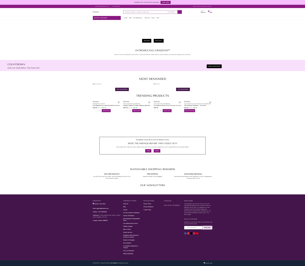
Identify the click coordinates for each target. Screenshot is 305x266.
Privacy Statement (148, 206)
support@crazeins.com (102, 208)
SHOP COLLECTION (214, 66)
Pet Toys (103, 103)
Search (179, 12)
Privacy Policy (147, 203)
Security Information (128, 215)
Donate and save (127, 232)
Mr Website (114, 263)
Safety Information (128, 253)
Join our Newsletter (128, 250)
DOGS (157, 150)
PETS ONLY (158, 40)
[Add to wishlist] (118, 102)
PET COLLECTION (122, 89)
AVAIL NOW (165, 2)
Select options (189, 110)
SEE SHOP (147, 40)
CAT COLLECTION (183, 89)
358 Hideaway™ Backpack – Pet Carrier (195, 105)
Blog (124, 206)
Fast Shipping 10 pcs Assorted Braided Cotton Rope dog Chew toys (111, 105)
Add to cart (106, 110)
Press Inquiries (127, 243)
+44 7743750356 (102, 211)
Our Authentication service (130, 223)
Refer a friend (127, 229)
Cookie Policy (147, 209)
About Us (125, 203)
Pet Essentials (96, 103)
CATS (148, 150)
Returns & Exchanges (128, 240)
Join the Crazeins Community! (131, 212)
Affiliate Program (127, 226)
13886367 (105, 220)
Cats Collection (158, 103)
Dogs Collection (127, 103)
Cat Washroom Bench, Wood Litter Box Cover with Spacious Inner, (172, 105)
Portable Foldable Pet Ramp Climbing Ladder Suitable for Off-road (141, 105)
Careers (125, 209)
